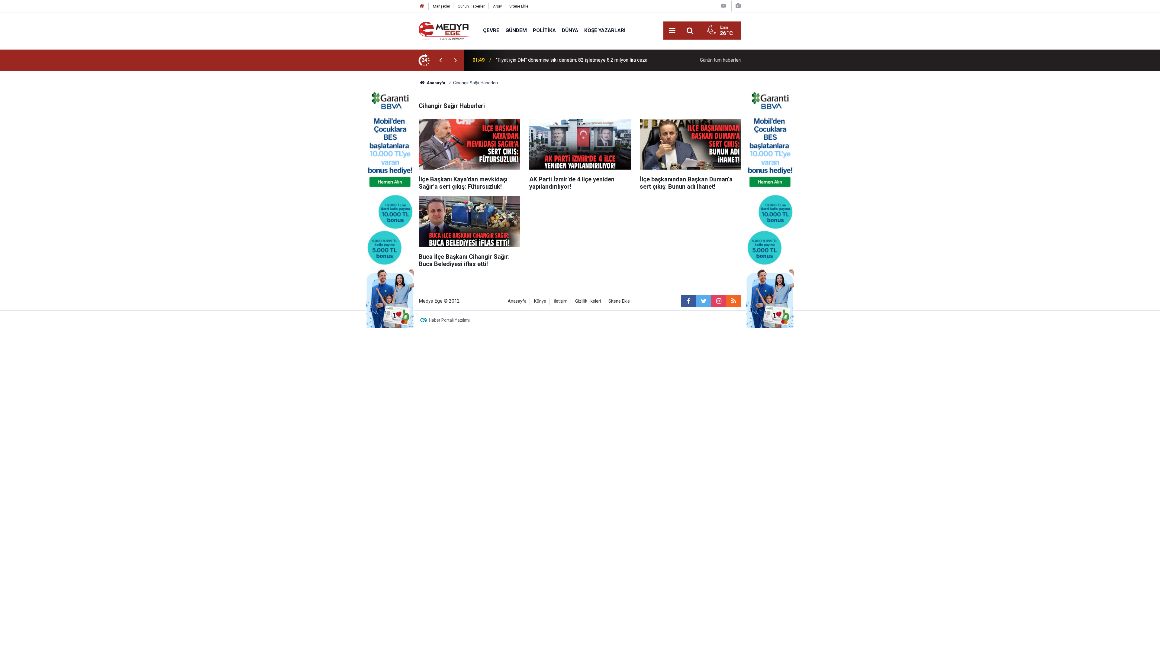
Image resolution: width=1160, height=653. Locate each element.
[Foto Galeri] (738, 6)
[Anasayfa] (422, 6)
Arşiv (497, 6)
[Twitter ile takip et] (703, 301)
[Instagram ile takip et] (718, 301)
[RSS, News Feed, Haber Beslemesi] (733, 301)
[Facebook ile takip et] (688, 301)
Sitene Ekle (518, 6)
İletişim (561, 301)
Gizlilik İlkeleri (588, 301)
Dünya (570, 30)
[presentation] (440, 60)
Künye (540, 301)
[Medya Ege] (445, 30)
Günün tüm (720, 60)
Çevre (491, 30)
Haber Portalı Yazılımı (449, 320)
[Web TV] (723, 6)
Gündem (516, 30)
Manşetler (441, 6)
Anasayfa (517, 301)
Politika (544, 30)
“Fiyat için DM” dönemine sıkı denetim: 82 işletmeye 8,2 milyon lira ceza (571, 60)
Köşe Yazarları (605, 30)
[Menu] (672, 31)
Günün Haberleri (471, 6)
